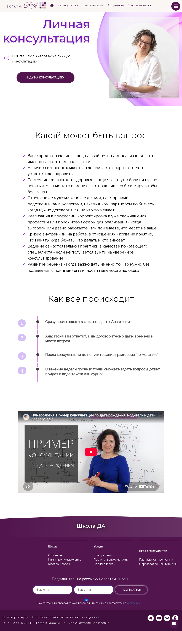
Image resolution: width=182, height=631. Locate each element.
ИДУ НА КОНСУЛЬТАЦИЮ (45, 77)
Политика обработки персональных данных (65, 617)
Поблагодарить (104, 564)
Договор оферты (16, 617)
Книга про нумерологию (64, 559)
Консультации (93, 5)
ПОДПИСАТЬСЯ (131, 589)
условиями (133, 603)
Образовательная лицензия (157, 564)
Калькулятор (68, 5)
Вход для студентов (153, 551)
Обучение (116, 5)
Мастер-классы (140, 5)
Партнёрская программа (156, 559)
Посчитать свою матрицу (111, 559)
